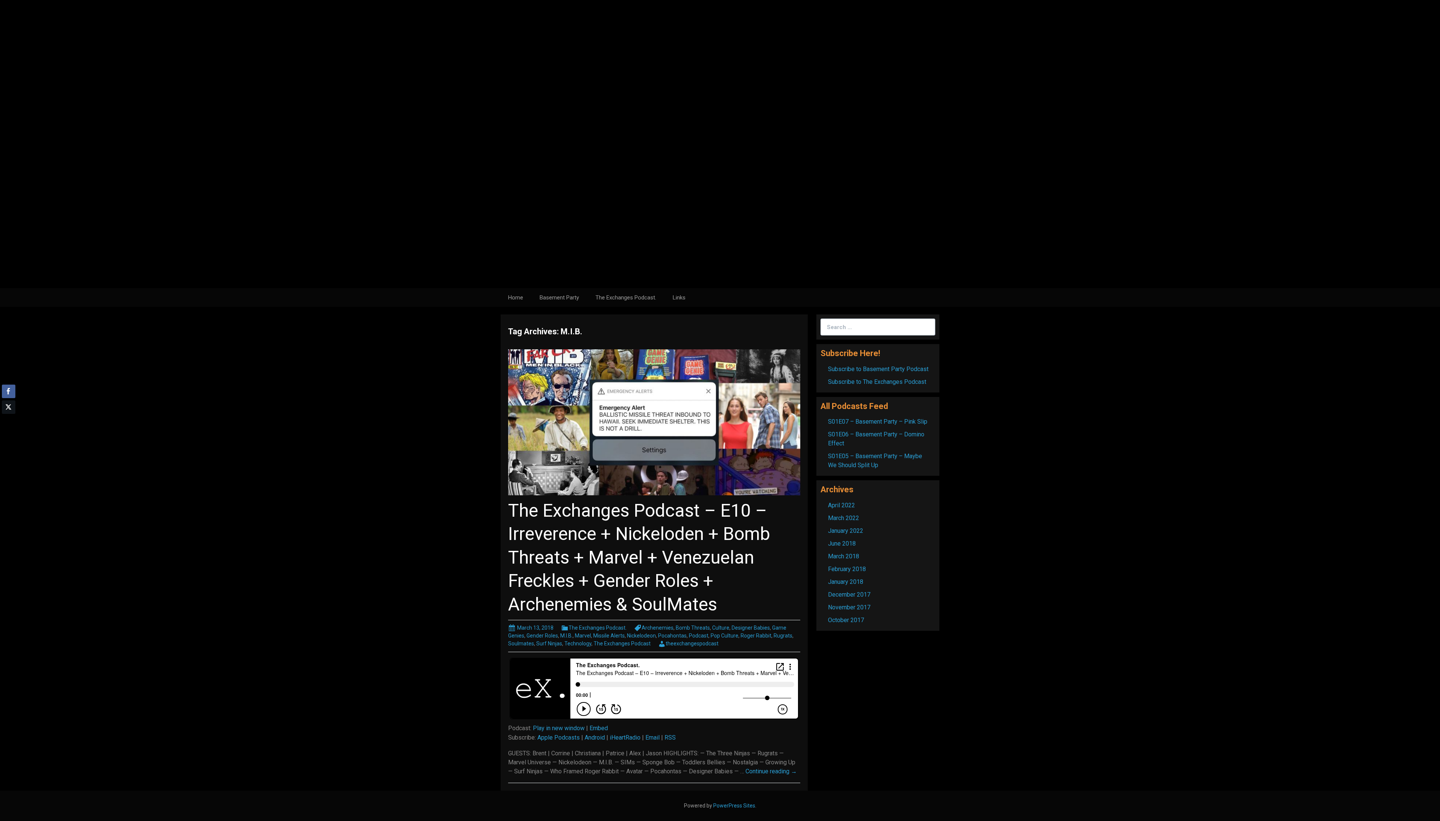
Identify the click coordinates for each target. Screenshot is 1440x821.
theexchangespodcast (692, 644)
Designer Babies (751, 628)
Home (515, 297)
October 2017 (846, 620)
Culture (720, 628)
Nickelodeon (641, 636)
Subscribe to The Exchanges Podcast (877, 381)
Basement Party (559, 297)
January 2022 (845, 530)
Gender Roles (542, 636)
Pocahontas (672, 636)
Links (679, 297)
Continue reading (771, 771)
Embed (599, 728)
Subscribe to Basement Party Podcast (878, 369)
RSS (670, 737)
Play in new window (559, 728)
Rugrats (783, 636)
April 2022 (841, 505)
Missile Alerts (609, 636)
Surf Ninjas (549, 644)
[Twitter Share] (8, 407)
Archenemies (658, 628)
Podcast (698, 636)
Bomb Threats (693, 628)
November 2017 (849, 607)
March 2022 (843, 518)
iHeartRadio (625, 737)
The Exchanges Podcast (622, 644)
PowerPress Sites (734, 806)
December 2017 (849, 594)
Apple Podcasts (558, 737)
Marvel (583, 636)
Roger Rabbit (756, 636)
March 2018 (843, 556)
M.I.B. (566, 636)
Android (595, 737)
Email (652, 737)
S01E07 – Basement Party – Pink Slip (877, 421)
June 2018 (842, 543)
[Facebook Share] (8, 391)
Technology (577, 644)
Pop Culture (724, 636)
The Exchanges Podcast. (626, 297)
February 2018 (847, 569)
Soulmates (521, 644)
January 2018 (845, 581)
